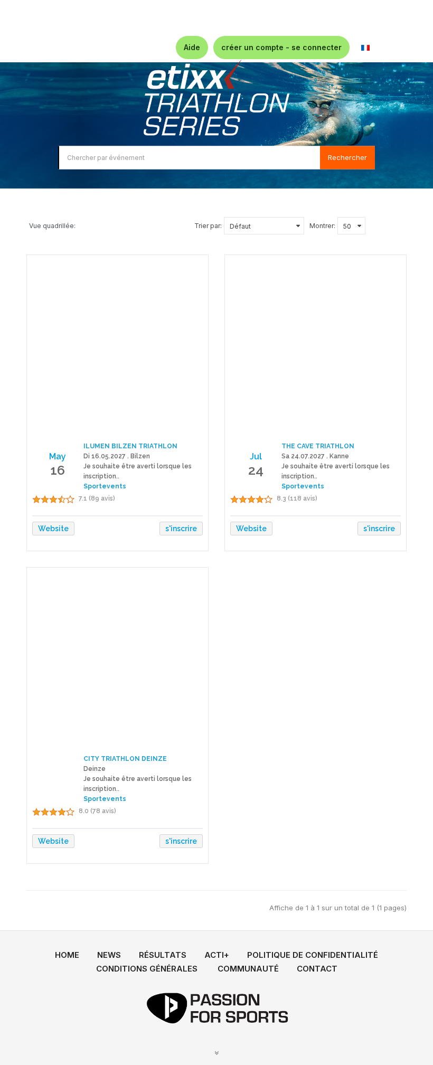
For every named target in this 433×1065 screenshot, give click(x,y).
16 (57, 470)
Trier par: (208, 226)
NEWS (109, 955)
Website (53, 528)
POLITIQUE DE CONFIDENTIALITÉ (312, 955)
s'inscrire (181, 528)
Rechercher (347, 157)
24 (255, 470)
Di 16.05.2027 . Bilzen (116, 456)
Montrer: (322, 226)
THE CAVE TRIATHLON (317, 446)
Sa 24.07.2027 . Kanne (315, 456)
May (57, 456)
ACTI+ (216, 955)
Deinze (94, 768)
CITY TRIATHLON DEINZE (125, 758)
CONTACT (317, 969)
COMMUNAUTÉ (248, 969)
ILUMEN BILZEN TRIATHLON (130, 446)
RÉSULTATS (162, 955)
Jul (256, 456)
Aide (192, 47)
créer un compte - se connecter (281, 47)
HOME (67, 955)
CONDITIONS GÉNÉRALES (146, 969)
